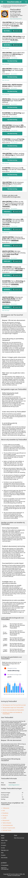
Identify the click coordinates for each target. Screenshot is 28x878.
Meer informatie (5, 48)
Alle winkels (4, 857)
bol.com (3, 843)
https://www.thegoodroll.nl (16, 18)
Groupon (3, 845)
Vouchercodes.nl (14, 2)
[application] (14, 687)
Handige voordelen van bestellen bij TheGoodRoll (12, 713)
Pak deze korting (12, 61)
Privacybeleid (4, 865)
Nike (2, 852)
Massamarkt (6, 820)
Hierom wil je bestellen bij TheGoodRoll (13, 710)
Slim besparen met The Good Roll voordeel (14, 705)
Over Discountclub (19, 838)
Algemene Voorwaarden (5, 868)
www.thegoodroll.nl (14, 785)
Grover (3, 848)
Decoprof (5, 815)
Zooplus (3, 855)
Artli (4, 810)
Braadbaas (5, 813)
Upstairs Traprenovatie (9, 828)
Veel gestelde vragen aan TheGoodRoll (13, 707)
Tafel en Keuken (7, 823)
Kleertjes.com (4, 850)
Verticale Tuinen (7, 830)
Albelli (2, 838)
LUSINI (4, 818)
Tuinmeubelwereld (8, 825)
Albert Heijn (4, 840)
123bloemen (6, 808)
